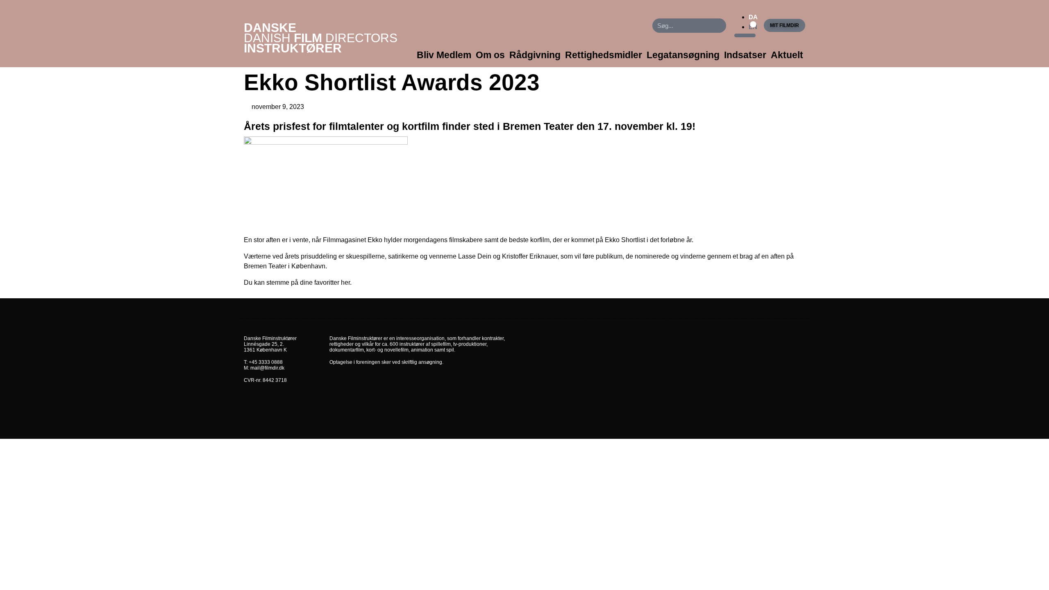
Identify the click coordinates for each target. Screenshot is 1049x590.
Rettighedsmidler (603, 55)
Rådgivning (535, 55)
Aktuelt (787, 55)
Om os (490, 55)
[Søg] (719, 25)
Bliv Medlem (444, 55)
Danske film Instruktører (320, 38)
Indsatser (745, 55)
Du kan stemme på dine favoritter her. (298, 282)
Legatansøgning (683, 55)
